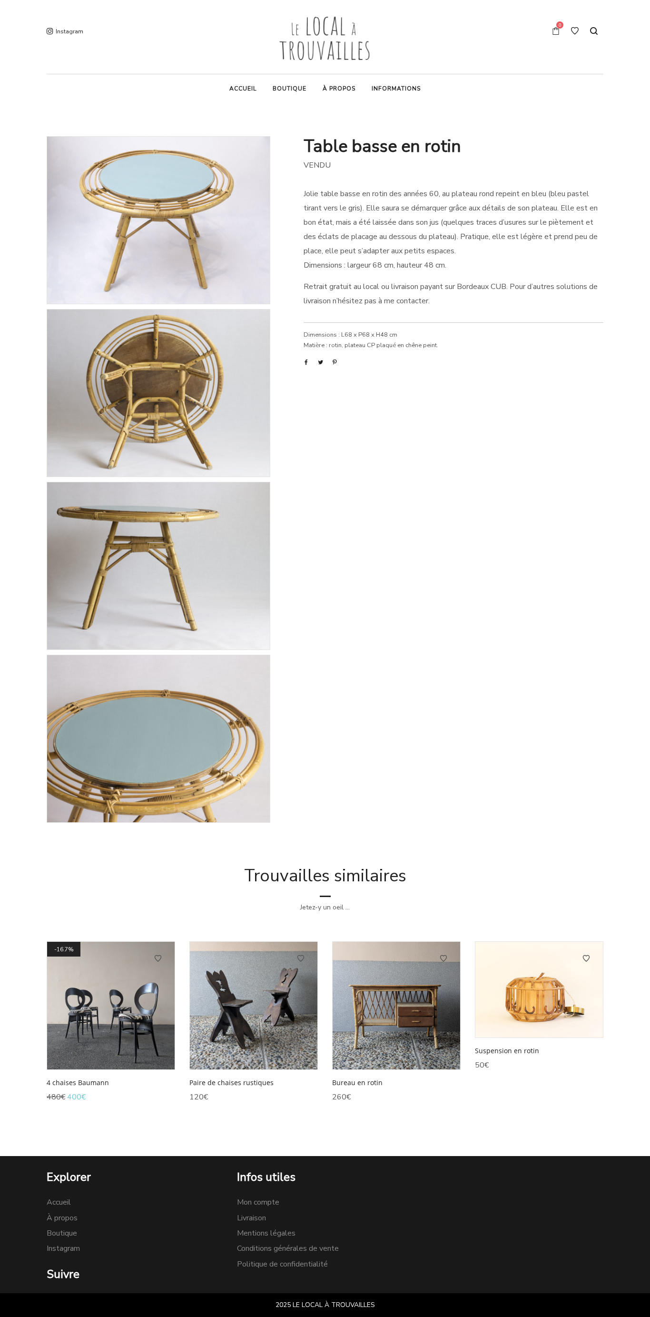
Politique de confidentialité (282, 1264)
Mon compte (258, 1202)
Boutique (62, 1233)
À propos (62, 1218)
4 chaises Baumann (78, 1082)
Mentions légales (266, 1233)
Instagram (63, 1248)
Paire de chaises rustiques (231, 1082)
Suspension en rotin (507, 1050)
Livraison (251, 1218)
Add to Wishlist (158, 958)
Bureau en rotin (357, 1082)
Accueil (59, 1202)
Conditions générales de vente (288, 1248)
